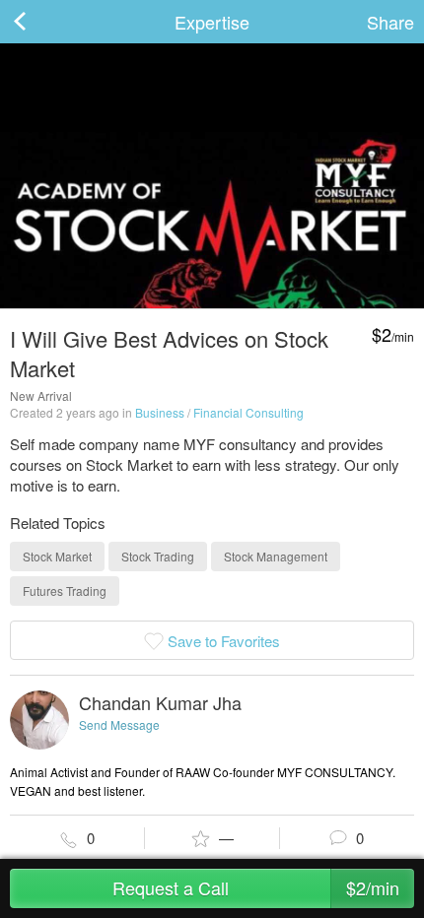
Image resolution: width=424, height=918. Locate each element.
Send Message (119, 724)
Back (39, 21)
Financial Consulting (248, 412)
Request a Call (256, 887)
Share (390, 21)
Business (159, 412)
